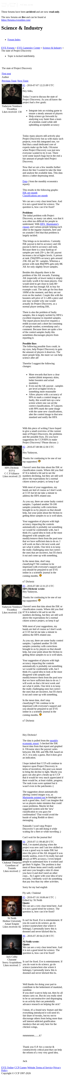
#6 (24, 936)
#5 (24, 897)
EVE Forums (8, 47)
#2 (24, 447)
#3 (24, 586)
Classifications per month (35, 195)
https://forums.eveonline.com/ (16, 20)
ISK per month (30, 192)
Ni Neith (12, 918)
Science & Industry (52, 47)
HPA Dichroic (12, 467)
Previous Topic (9, 80)
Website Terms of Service (40, 1067)
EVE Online (7, 1067)
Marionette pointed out (34, 797)
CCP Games (20, 1067)
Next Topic (23, 80)
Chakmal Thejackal (12, 862)
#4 (24, 841)
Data (25, 181)
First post (6, 73)
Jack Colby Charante (12, 958)
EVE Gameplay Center (28, 47)
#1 (24, 85)
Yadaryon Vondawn (12, 106)
